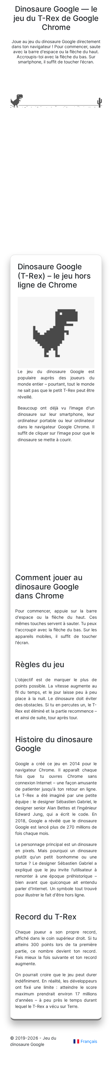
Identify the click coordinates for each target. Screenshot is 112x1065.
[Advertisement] (56, 184)
